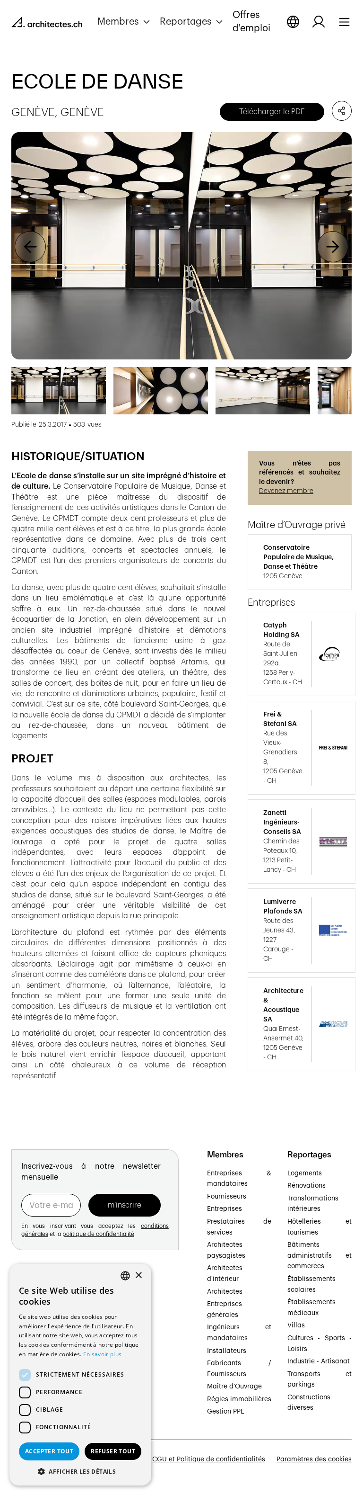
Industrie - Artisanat (318, 1361)
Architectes (224, 1292)
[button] (124, 21)
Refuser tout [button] (113, 1451)
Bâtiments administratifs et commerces (319, 1256)
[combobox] (125, 1275)
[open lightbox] (181, 245)
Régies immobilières (239, 1399)
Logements (304, 1173)
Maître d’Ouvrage (234, 1386)
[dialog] (80, 1375)
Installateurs (226, 1351)
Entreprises (224, 1209)
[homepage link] (46, 23)
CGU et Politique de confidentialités (208, 1459)
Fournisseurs (226, 1196)
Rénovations (306, 1185)
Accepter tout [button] (49, 1451)
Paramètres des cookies (314, 1459)
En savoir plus (102, 1354)
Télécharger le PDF (272, 112)
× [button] (138, 1275)
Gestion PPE (225, 1411)
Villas (296, 1325)
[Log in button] (319, 21)
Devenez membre (286, 491)
